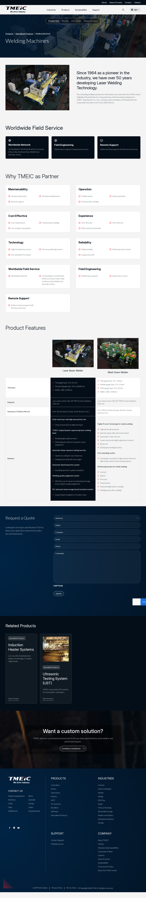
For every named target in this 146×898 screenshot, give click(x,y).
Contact (128, 2)
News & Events (116, 2)
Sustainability (81, 10)
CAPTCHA (58, 586)
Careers (137, 2)
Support (96, 10)
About (104, 2)
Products (65, 10)
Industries (51, 10)
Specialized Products (24, 34)
